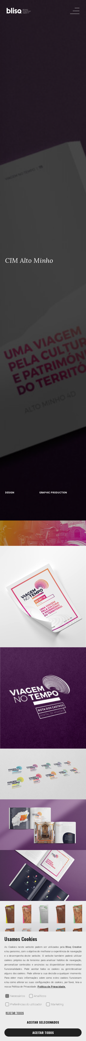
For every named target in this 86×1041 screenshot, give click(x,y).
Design (9, 492)
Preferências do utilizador (26, 1004)
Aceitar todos (43, 1032)
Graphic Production (53, 492)
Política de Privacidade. (51, 986)
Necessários (17, 996)
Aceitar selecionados (43, 1022)
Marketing (57, 1004)
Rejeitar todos (15, 1013)
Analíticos (40, 996)
